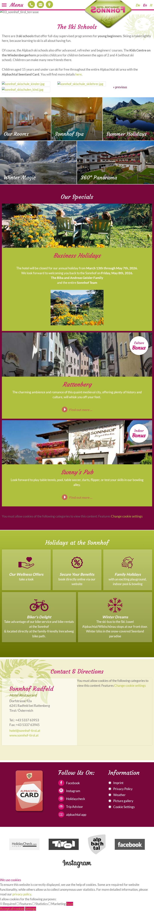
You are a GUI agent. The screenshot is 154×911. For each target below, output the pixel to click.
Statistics (41, 904)
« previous (120, 87)
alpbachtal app (76, 815)
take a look (26, 579)
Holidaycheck (75, 799)
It (151, 5)
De (138, 5)
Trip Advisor (74, 807)
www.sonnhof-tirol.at (23, 735)
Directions (49, 4)
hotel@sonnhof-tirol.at (40, 4)
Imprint (118, 783)
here (78, 74)
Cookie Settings (124, 807)
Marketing (58, 904)
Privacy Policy (123, 789)
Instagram (73, 791)
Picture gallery (123, 801)
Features (26, 904)
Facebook (73, 783)
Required (9, 904)
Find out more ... (80, 410)
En (145, 5)
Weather (119, 795)
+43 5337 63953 (31, 4)
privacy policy (21, 894)
